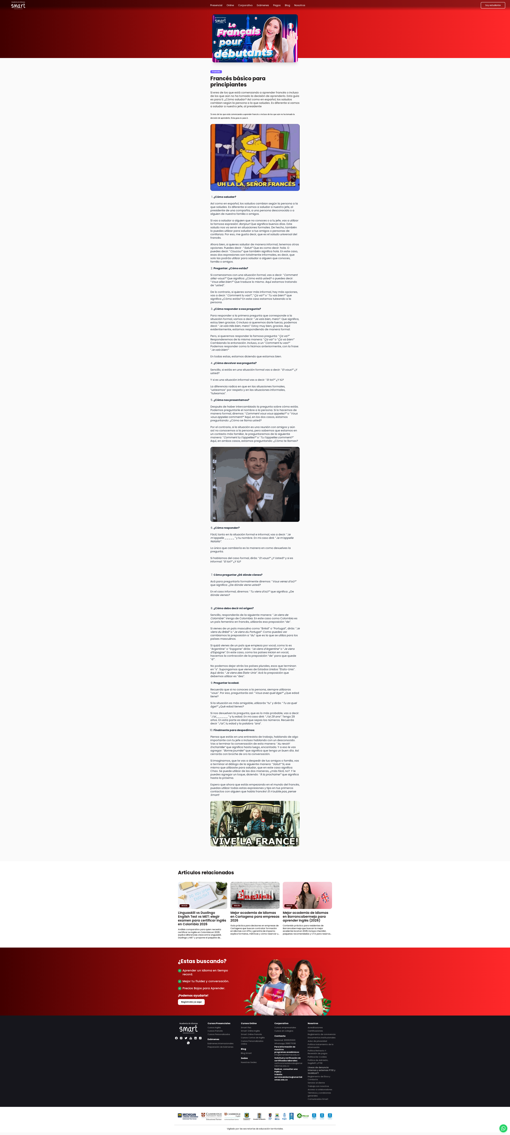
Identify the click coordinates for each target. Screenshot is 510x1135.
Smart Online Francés (251, 1034)
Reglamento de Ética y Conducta (319, 1078)
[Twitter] (186, 1038)
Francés (216, 71)
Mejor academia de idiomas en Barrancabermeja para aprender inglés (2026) (305, 917)
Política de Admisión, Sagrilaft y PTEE (318, 1061)
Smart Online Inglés (250, 1030)
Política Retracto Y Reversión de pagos (317, 1052)
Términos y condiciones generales (319, 1094)
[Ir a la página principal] (18, 5)
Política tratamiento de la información (320, 1046)
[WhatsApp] (188, 1042)
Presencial (216, 5)
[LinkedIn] (195, 1038)
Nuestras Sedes (249, 1062)
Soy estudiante (493, 5)
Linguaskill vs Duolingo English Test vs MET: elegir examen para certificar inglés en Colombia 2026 (202, 918)
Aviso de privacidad (317, 1041)
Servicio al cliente (316, 1082)
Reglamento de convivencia (321, 1034)
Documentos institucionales (321, 1037)
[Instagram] (181, 1038)
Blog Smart (246, 1053)
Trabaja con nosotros (318, 1086)
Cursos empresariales (285, 1027)
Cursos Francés (215, 1030)
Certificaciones (315, 1030)
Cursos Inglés (214, 1027)
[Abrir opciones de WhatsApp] (503, 1128)
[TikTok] (200, 1038)
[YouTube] (190, 1038)
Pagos (277, 5)
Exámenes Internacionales (220, 1043)
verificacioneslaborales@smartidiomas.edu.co (288, 1064)
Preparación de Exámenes (220, 1046)
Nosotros (299, 5)
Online (230, 5)
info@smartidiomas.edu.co (286, 1054)
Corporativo (245, 5)
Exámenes (263, 5)
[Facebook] (176, 1038)
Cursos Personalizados (219, 1034)
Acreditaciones (315, 1027)
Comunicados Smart (318, 1099)
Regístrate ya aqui (191, 1001)
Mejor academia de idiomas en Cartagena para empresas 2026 (254, 917)
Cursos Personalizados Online (252, 1042)
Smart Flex (246, 1027)
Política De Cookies (317, 1056)
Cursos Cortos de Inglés (253, 1037)
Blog (287, 5)
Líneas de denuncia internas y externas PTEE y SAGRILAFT (321, 1070)
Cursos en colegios (283, 1030)
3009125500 (289, 1040)
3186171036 (290, 1043)
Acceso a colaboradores (320, 1089)
